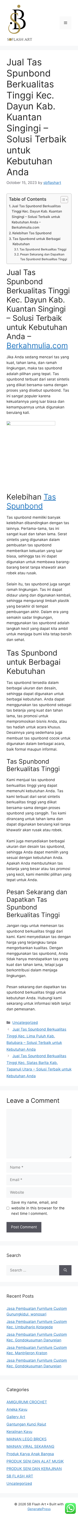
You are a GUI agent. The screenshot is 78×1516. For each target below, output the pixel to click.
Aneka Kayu (16, 1409)
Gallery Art (15, 1417)
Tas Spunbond (31, 501)
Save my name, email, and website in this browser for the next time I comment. (38, 1208)
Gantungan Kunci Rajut (26, 1424)
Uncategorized (25, 1022)
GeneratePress (39, 1509)
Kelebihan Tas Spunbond (32, 233)
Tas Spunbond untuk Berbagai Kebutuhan (36, 241)
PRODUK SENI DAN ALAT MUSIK (35, 1461)
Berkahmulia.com (37, 345)
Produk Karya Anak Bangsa (30, 1454)
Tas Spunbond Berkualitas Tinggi (43, 249)
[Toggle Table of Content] (62, 199)
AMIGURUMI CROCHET (26, 1402)
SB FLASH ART (19, 1476)
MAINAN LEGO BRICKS (26, 1439)
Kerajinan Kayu (19, 1431)
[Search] (65, 1270)
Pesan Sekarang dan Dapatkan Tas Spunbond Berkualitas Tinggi (43, 257)
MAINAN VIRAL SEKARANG (30, 1446)
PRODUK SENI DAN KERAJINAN (34, 1469)
